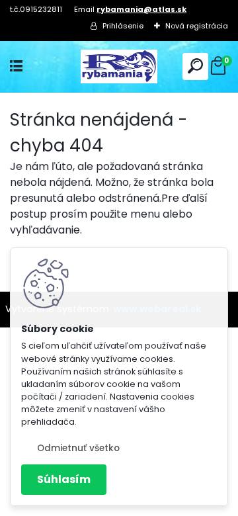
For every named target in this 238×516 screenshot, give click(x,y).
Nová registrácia (196, 26)
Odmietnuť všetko (78, 448)
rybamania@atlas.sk (141, 9)
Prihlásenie (122, 26)
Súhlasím (64, 479)
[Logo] (119, 66)
